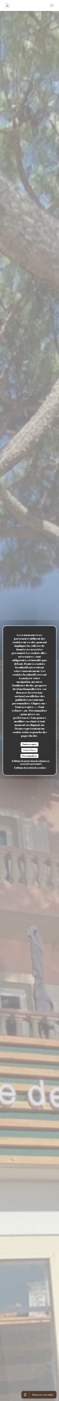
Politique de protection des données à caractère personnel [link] (31, 762)
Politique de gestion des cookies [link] (30, 767)
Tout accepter (29, 744)
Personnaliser (29, 755)
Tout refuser (29, 750)
